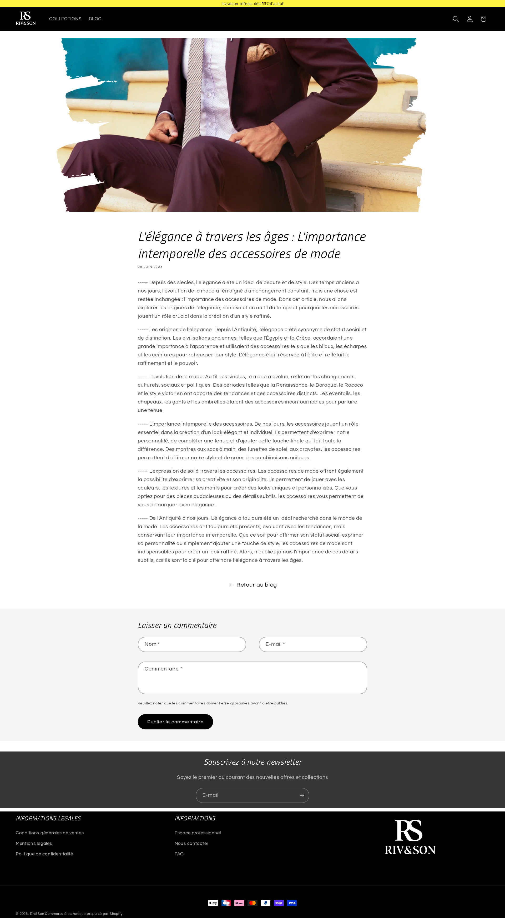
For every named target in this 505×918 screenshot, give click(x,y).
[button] (456, 19)
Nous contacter (192, 843)
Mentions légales (34, 843)
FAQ (179, 854)
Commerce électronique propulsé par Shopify (83, 914)
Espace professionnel (198, 833)
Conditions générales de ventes (50, 833)
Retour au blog (256, 585)
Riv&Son (37, 914)
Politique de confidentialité (44, 854)
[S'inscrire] (302, 795)
